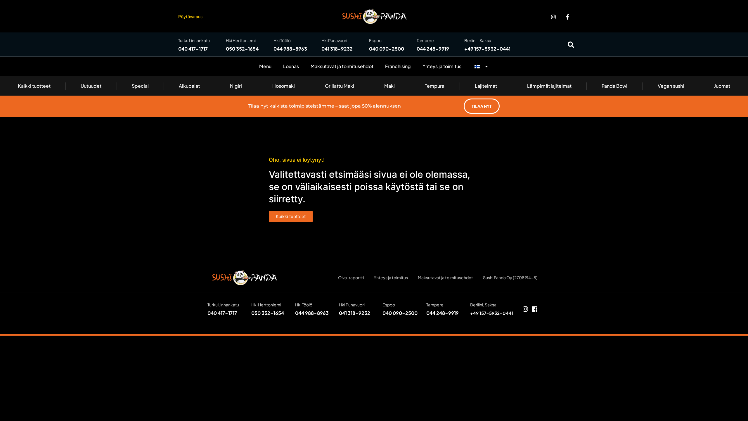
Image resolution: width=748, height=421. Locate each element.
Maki (389, 86)
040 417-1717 (193, 49)
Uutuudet (91, 86)
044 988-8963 (290, 49)
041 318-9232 (337, 49)
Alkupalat (189, 86)
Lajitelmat (486, 86)
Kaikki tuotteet (34, 86)
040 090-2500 (386, 49)
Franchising (398, 66)
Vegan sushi (671, 86)
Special (140, 86)
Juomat (722, 86)
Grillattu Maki (339, 86)
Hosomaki (283, 86)
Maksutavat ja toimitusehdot (342, 66)
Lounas (291, 66)
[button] (571, 44)
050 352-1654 (242, 49)
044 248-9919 (433, 49)
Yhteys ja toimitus (442, 66)
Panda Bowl (614, 86)
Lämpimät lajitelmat (549, 86)
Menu (265, 66)
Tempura (434, 86)
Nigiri (236, 86)
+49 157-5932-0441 (487, 49)
